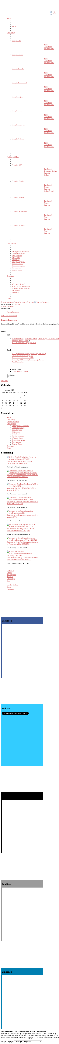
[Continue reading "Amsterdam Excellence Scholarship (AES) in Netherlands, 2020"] (22, 486)
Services (9, 573)
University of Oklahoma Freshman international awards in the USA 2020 (22, 503)
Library (9, 583)
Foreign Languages (7, 306)
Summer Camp (17, 444)
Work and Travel (17, 438)
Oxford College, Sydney (20, 371)
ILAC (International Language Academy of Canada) (29, 354)
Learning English (12, 585)
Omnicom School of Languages (22, 356)
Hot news (10, 577)
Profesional (15, 434)
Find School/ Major (13, 422)
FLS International (17, 339)
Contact (9, 448)
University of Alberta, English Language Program (28, 360)
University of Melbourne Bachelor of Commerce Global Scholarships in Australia (22, 476)
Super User (17, 304)
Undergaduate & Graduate (20, 426)
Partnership (10, 589)
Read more (4, 381)
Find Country (11, 420)
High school (16, 432)
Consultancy (11, 446)
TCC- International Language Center (24, 343)
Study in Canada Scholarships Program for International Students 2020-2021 (20, 462)
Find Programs (11, 424)
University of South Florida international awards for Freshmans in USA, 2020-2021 (22, 543)
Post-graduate (16, 442)
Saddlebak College (31, 339)
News (8, 581)
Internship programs (18, 440)
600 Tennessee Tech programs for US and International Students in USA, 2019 (20, 530)
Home (9, 418)
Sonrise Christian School (20, 341)
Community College (18, 428)
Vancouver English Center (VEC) (23, 358)
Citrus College (42, 339)
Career (9, 587)
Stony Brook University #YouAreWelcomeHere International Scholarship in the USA (22, 559)
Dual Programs (17, 430)
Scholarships (11, 579)
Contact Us (10, 571)
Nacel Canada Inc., (18, 362)
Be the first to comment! (9, 316)
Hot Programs (11, 575)
